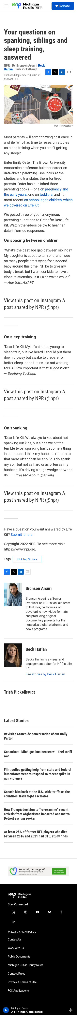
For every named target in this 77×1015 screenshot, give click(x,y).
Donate (64, 6)
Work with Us (16, 948)
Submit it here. (22, 534)
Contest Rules (16, 973)
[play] (6, 1010)
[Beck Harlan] (13, 655)
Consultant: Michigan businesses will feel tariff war (38, 754)
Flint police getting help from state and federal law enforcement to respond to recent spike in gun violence (37, 773)
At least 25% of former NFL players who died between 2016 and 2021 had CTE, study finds (36, 834)
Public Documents (19, 956)
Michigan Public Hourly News (25, 965)
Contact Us (15, 939)
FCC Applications (18, 990)
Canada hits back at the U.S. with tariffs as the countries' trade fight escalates (37, 794)
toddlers (46, 194)
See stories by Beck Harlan (45, 674)
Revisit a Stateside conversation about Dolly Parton (35, 736)
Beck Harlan (36, 649)
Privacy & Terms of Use (22, 982)
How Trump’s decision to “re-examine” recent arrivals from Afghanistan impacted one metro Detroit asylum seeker (37, 814)
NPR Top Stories (27, 559)
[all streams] (72, 1010)
